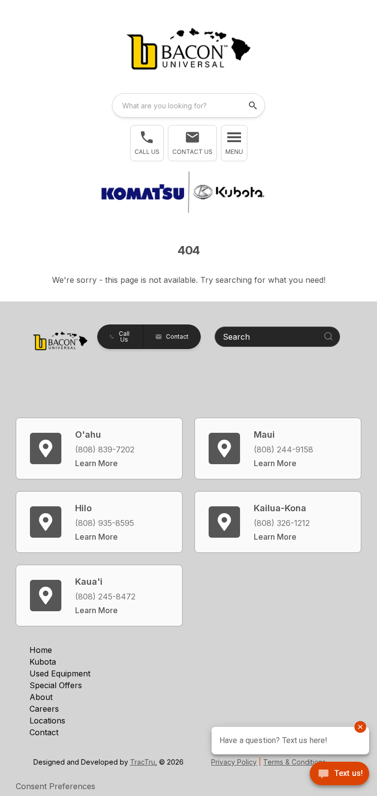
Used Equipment (59, 673)
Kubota (42, 662)
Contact (43, 732)
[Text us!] (339, 774)
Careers (44, 709)
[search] (254, 105)
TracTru (142, 762)
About (41, 697)
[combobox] (188, 105)
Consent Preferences (55, 786)
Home (40, 650)
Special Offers (55, 685)
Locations (47, 720)
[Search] (328, 336)
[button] (147, 143)
